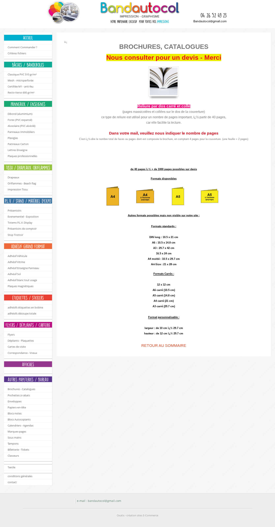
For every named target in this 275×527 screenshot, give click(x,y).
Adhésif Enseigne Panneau (23, 268)
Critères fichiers (17, 53)
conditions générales (20, 476)
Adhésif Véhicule (17, 256)
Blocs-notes (15, 413)
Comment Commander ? (22, 47)
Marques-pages (17, 431)
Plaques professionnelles (22, 156)
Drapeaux (13, 177)
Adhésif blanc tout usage (22, 280)
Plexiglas (13, 138)
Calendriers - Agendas (20, 425)
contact (12, 482)
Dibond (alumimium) (20, 114)
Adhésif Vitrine (16, 262)
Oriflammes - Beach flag (22, 183)
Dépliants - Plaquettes (21, 340)
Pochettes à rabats (19, 395)
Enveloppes (15, 401)
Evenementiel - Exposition (23, 216)
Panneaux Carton (18, 144)
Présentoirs (14, 210)
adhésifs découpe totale (22, 313)
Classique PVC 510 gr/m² (22, 74)
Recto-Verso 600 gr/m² (21, 92)
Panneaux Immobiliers (21, 132)
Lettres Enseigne (17, 150)
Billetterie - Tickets (18, 449)
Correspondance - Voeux (22, 353)
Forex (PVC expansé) (20, 120)
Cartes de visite (17, 346)
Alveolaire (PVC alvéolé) (21, 126)
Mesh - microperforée (20, 80)
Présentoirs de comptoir (22, 228)
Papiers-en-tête (17, 407)
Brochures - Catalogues (21, 389)
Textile (11, 467)
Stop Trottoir (15, 235)
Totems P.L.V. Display (20, 222)
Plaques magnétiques (20, 286)
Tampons (13, 443)
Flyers (11, 334)
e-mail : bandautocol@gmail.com (99, 501)
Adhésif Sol (14, 274)
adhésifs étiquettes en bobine (25, 307)
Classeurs (13, 455)
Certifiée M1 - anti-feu (20, 86)
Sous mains (14, 437)
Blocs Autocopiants (19, 419)
